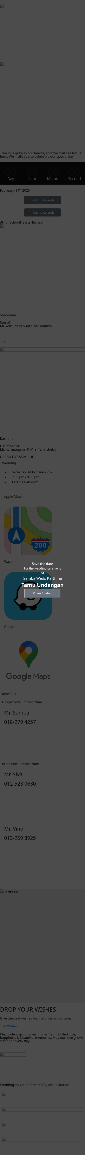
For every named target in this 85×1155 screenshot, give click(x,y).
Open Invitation (44, 593)
